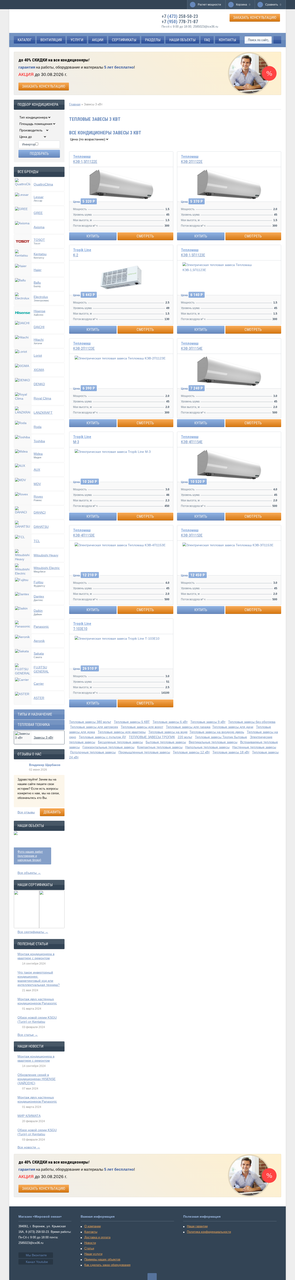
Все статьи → (28, 1035)
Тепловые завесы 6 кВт (170, 722)
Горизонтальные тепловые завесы (108, 747)
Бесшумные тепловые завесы (120, 742)
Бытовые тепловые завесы (166, 742)
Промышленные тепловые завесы (144, 752)
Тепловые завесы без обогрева (251, 722)
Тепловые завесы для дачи (232, 727)
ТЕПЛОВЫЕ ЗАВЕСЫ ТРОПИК (152, 737)
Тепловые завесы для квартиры (122, 732)
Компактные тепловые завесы (160, 747)
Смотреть (145, 236)
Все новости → (29, 1147)
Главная (74, 104)
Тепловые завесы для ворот (142, 727)
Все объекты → (29, 873)
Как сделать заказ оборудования (107, 1265)
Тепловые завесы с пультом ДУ (102, 737)
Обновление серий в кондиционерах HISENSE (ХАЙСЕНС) (37, 1079)
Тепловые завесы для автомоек (94, 727)
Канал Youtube (37, 1262)
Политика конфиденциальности (209, 1232)
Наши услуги (93, 1254)
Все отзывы (26, 812)
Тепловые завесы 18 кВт (230, 752)
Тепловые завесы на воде (168, 732)
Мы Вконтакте (36, 1255)
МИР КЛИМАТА (29, 1116)
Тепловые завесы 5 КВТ (132, 722)
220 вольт (185, 737)
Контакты (90, 1232)
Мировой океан (35, 21)
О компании (92, 1226)
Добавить (52, 812)
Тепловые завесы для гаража (188, 727)
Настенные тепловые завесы (254, 747)
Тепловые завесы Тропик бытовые (221, 737)
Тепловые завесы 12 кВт (191, 752)
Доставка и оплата (97, 1237)
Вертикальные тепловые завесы (213, 742)
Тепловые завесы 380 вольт (90, 722)
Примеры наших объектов (102, 1259)
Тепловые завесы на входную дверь (216, 732)
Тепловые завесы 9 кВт (207, 722)
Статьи (89, 1248)
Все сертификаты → (33, 932)
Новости (90, 1243)
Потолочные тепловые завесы (93, 752)
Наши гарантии (197, 1226)
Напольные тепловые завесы (207, 747)
